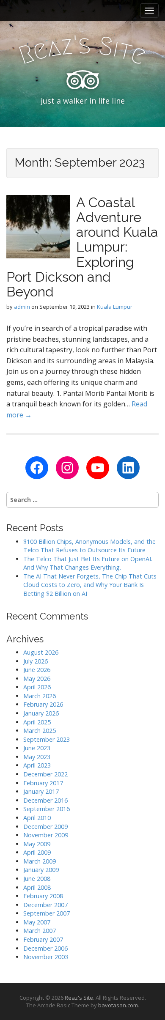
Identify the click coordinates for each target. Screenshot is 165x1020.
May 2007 (36, 922)
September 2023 (46, 739)
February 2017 (43, 783)
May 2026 (36, 679)
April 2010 (37, 818)
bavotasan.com (118, 1005)
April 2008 (37, 887)
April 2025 (37, 722)
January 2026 (41, 713)
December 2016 (45, 800)
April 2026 (37, 687)
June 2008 (36, 879)
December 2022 (45, 774)
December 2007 (45, 905)
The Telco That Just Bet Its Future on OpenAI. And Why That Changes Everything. (87, 563)
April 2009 (37, 852)
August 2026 (40, 652)
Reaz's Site (79, 997)
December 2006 (45, 948)
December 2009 (45, 827)
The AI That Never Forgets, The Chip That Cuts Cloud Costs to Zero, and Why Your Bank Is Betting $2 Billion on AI (90, 585)
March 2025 (39, 731)
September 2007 (46, 913)
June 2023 (36, 748)
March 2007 (39, 931)
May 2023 (36, 757)
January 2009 (41, 870)
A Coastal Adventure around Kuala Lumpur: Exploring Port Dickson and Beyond (82, 247)
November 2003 (45, 957)
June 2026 (36, 670)
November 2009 (45, 835)
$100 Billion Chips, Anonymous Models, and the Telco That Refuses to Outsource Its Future (89, 545)
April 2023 (37, 765)
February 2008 (43, 896)
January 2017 (41, 791)
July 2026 (35, 661)
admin (22, 306)
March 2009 (39, 861)
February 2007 (43, 939)
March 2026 (39, 696)
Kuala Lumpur (114, 306)
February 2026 (43, 704)
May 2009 (36, 844)
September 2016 (46, 809)
